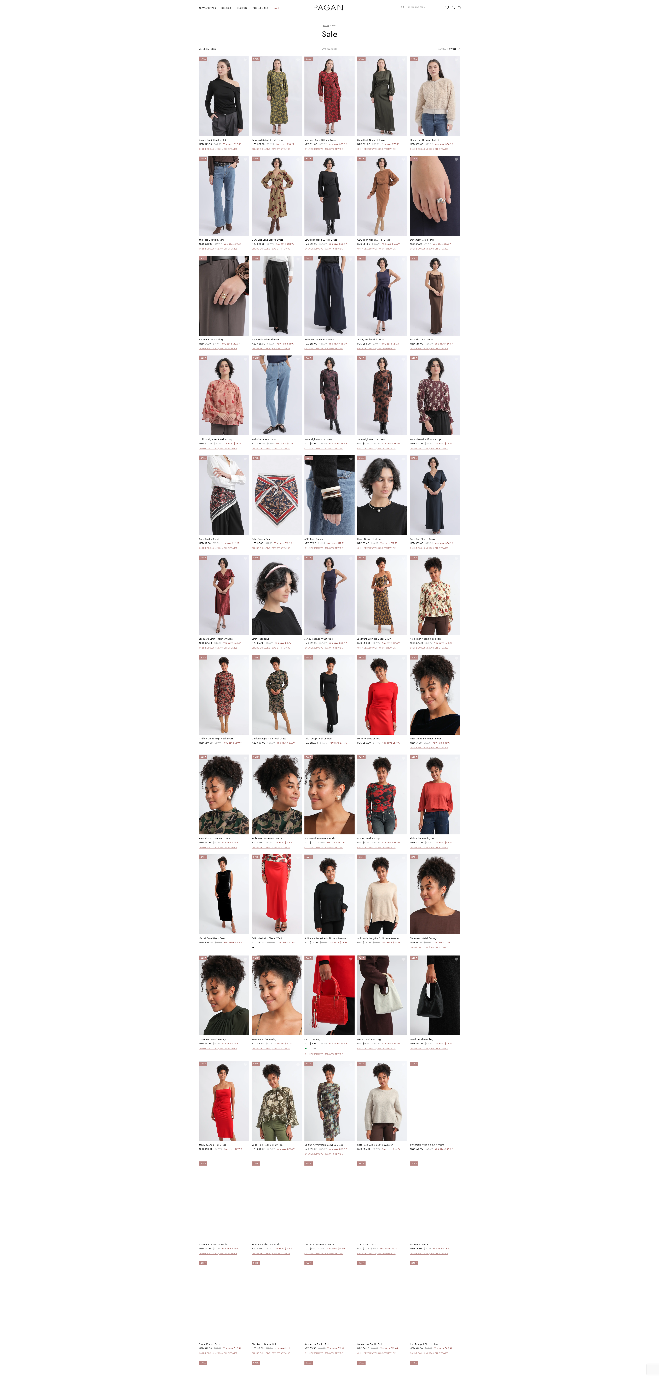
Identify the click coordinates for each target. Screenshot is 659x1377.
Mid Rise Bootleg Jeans (211, 240)
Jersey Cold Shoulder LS (212, 140)
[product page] (224, 96)
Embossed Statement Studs (267, 838)
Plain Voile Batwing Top (422, 838)
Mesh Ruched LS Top (368, 739)
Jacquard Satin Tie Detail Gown (374, 639)
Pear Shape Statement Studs (425, 739)
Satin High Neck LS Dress (318, 439)
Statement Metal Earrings (423, 938)
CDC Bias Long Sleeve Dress (267, 240)
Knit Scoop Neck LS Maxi (318, 739)
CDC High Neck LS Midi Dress (320, 240)
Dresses (226, 8)
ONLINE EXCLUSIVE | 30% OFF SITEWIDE (218, 149)
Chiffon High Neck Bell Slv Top (216, 439)
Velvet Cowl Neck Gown (212, 938)
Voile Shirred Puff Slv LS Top (425, 439)
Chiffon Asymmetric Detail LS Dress (323, 1145)
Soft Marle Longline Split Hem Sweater (325, 938)
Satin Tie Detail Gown (421, 340)
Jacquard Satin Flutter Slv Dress (216, 639)
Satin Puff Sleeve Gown (423, 539)
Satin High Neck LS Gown (371, 140)
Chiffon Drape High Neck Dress (216, 739)
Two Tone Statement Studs (319, 1245)
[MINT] (306, 1048)
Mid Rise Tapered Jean (264, 439)
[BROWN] (311, 1048)
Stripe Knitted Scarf (210, 1344)
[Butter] (256, 947)
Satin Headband (260, 639)
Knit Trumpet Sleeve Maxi (424, 1344)
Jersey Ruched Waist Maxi (318, 639)
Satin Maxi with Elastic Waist (267, 938)
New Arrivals (207, 8)
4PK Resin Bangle (313, 539)
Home (326, 26)
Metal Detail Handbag (369, 1039)
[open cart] (459, 7)
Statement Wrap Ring (422, 240)
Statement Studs (366, 1245)
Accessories (260, 8)
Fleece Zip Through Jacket (424, 140)
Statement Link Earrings (265, 1039)
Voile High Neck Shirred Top (425, 639)
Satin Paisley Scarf (209, 539)
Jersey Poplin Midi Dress (370, 340)
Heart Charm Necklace (369, 539)
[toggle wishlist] (245, 60)
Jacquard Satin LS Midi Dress (267, 140)
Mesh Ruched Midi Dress (212, 1145)
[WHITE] (309, 1048)
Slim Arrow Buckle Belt (264, 1344)
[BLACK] (253, 947)
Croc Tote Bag (312, 1039)
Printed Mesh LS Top (368, 838)
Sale (276, 8)
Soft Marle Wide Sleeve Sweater (375, 1145)
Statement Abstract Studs (213, 1245)
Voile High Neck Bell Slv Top (267, 1145)
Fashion (242, 8)
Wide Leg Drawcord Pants (319, 340)
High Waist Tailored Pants (265, 340)
